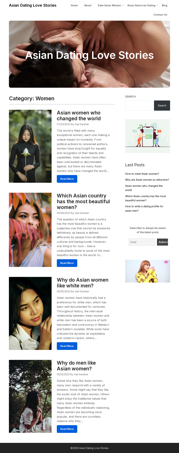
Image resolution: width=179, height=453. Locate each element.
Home (74, 5)
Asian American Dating (141, 5)
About (87, 5)
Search (130, 96)
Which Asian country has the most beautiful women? (83, 201)
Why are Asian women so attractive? (147, 179)
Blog (164, 5)
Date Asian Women (109, 5)
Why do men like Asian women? (76, 366)
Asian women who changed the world (79, 115)
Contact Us (160, 14)
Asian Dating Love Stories (32, 5)
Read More (67, 178)
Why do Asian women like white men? (82, 283)
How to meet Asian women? (142, 173)
